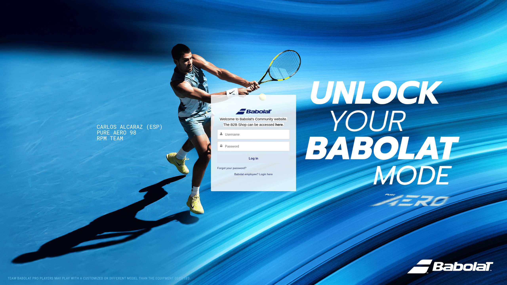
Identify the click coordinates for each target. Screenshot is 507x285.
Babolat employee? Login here (253, 174)
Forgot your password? (231, 168)
